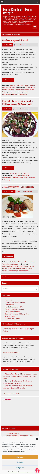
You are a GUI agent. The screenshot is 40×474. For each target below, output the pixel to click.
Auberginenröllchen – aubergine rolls (18, 187)
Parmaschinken (26, 268)
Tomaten (15, 94)
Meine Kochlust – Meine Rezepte (17, 11)
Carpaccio (16, 175)
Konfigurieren (20, 468)
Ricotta (4, 271)
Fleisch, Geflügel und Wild (14, 309)
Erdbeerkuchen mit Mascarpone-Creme (19, 436)
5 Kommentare (27, 191)
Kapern (4, 92)
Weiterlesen (8, 80)
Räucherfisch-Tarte (12, 433)
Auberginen (6, 266)
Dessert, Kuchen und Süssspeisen (17, 314)
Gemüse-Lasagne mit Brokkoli (15, 40)
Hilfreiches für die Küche (11, 394)
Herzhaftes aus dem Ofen (14, 307)
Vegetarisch (9, 305)
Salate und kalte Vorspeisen (19, 173)
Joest (15, 45)
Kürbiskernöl (6, 178)
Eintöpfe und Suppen (12, 312)
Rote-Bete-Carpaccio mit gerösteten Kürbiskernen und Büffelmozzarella (17, 102)
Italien (27, 85)
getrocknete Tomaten (22, 90)
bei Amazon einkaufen (11, 352)
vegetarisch (23, 94)
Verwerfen (20, 462)
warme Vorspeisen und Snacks (18, 271)
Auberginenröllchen (18, 266)
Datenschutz (21, 472)
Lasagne (11, 92)
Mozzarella (18, 92)
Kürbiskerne (24, 175)
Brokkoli (11, 90)
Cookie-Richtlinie (12, 472)
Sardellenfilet (6, 94)
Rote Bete (23, 178)
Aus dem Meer (10, 316)
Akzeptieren (20, 457)
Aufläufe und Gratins (17, 85)
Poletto (25, 92)
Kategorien (9, 300)
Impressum (29, 472)
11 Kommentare (24, 109)
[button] (37, 439)
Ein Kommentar (25, 45)
